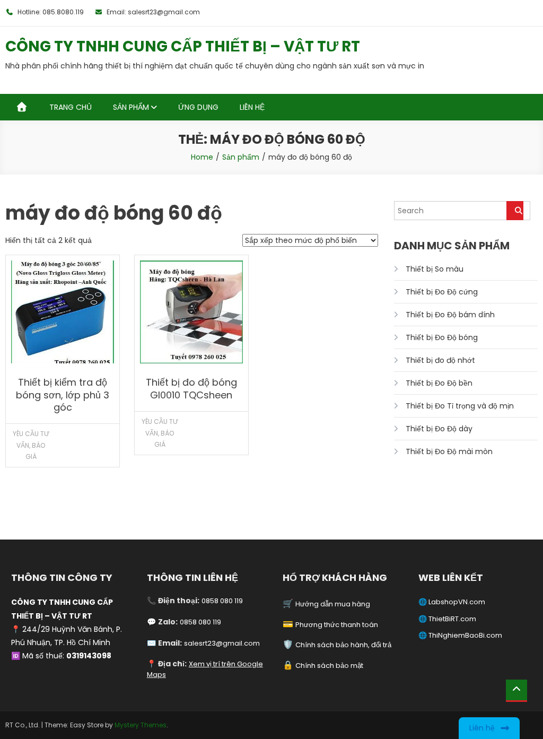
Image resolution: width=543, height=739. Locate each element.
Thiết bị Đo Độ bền (439, 383)
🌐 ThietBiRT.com (447, 619)
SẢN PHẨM (131, 107)
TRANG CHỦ (70, 107)
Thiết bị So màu (434, 269)
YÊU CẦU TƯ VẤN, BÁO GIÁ (31, 445)
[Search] (514, 210)
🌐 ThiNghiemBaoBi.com (460, 635)
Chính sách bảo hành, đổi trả (343, 645)
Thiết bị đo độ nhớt (440, 360)
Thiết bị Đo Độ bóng (442, 337)
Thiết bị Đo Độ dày (439, 428)
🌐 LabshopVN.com (451, 602)
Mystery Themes (141, 724)
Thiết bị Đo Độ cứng (442, 291)
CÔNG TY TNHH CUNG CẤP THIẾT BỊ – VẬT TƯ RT (182, 46)
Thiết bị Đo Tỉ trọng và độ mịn (460, 406)
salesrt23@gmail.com (222, 643)
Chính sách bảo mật (329, 665)
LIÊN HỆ (252, 107)
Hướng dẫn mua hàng (332, 604)
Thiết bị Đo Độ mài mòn (449, 451)
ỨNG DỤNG (198, 107)
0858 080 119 (222, 601)
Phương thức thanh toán (336, 625)
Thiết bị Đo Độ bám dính (450, 314)
